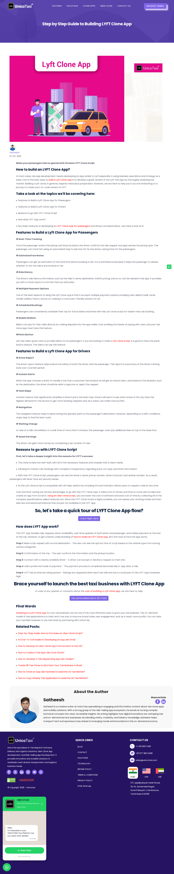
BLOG (80, 746)
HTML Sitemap (84, 786)
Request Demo (155, 6)
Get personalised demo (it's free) (89, 598)
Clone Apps (89, 6)
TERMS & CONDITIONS (88, 775)
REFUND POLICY (85, 769)
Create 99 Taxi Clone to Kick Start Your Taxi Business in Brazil (50, 665)
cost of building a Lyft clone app (102, 591)
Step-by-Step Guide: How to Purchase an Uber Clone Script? (50, 633)
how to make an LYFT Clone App (91, 536)
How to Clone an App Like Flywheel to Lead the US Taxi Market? (51, 671)
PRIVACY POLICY (85, 780)
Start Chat (26, 850)
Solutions (72, 6)
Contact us (124, 6)
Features (57, 6)
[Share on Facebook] (157, 701)
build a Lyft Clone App (60, 179)
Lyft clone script (121, 341)
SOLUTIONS (83, 758)
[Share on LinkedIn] (163, 701)
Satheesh (15, 152)
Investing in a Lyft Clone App (31, 612)
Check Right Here (89, 518)
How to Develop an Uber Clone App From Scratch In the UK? (50, 646)
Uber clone (106, 6)
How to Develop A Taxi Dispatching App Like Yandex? (46, 659)
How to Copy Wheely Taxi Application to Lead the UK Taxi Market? (53, 678)
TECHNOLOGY (84, 763)
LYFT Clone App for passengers (73, 226)
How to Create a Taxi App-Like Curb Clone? (41, 652)
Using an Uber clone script (61, 495)
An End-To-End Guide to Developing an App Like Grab (46, 639)
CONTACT (82, 752)
